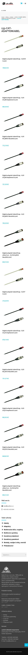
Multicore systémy (11, 533)
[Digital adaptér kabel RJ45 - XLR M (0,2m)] (14, 44)
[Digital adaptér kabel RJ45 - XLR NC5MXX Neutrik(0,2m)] (14, 200)
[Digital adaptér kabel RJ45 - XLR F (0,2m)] (14, 277)
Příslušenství (8, 546)
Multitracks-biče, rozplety (13, 530)
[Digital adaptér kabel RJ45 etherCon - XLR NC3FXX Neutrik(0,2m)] (14, 472)
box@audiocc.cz (8, 506)
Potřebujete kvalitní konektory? (11, 594)
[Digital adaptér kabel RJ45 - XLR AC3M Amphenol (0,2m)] (14, 83)
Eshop (7, 17)
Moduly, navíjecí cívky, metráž (15, 543)
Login (4, 10)
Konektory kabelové (11, 536)
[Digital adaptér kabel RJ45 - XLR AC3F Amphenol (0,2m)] (14, 316)
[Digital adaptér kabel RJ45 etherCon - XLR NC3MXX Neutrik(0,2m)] (14, 239)
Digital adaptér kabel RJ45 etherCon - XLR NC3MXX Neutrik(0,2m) (11, 255)
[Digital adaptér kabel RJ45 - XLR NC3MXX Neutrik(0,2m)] (14, 122)
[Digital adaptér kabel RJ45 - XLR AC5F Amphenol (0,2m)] (14, 394)
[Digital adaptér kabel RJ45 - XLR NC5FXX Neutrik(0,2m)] (14, 433)
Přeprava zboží (7, 622)
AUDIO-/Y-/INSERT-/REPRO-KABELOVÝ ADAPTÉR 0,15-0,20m (14, 17)
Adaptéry (7, 526)
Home (3, 17)
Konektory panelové (11, 539)
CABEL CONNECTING (8, 605)
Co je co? (5, 618)
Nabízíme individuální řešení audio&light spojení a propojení (11, 600)
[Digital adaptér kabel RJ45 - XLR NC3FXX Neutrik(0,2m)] (14, 355)
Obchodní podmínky (9, 616)
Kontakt (5, 620)
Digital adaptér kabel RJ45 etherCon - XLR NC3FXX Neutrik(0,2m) (11, 488)
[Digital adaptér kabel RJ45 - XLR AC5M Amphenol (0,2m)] (14, 161)
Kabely (11, 17)
